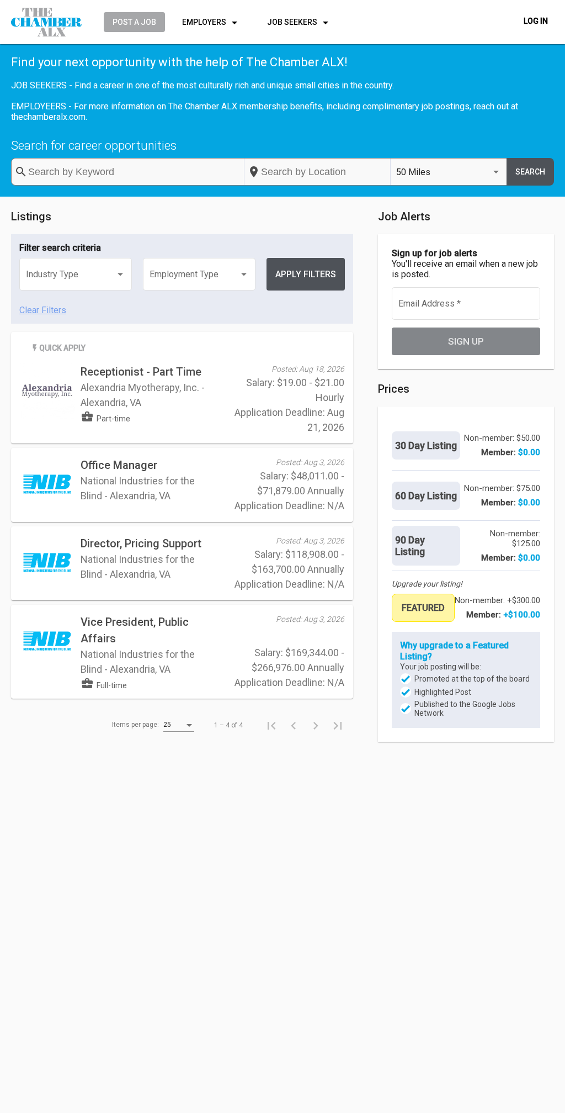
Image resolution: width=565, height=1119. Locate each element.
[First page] (271, 725)
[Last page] (338, 725)
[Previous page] (293, 725)
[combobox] (317, 172)
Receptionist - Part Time (141, 371)
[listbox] (449, 172)
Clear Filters (42, 310)
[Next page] (316, 725)
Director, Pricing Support (141, 543)
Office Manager (119, 465)
